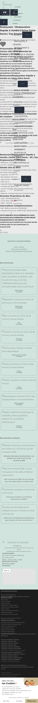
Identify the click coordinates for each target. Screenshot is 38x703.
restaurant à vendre (6, 672)
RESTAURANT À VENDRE (21, 49)
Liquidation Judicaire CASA (8, 645)
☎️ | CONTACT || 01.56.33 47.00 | (18, 202)
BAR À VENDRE (21, 90)
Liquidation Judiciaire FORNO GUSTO (11, 658)
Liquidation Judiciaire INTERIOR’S (10, 659)
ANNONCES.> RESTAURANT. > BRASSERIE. (17, 31)
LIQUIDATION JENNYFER (20, 138)
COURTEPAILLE (21, 163)
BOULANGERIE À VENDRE (22, 59)
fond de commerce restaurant (9, 676)
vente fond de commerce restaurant (10, 674)
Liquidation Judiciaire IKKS (8, 641)
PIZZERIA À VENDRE (24, 54)
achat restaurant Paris (7, 628)
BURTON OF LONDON (19, 154)
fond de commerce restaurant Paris (11, 624)
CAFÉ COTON (20, 143)
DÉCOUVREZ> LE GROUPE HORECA (17, 20)
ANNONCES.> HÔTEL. (17, 67)
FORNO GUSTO (21, 166)
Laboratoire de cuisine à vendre (10, 607)
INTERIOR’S (19, 149)
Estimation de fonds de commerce (10, 618)
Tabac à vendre (5, 603)
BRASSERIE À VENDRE (20, 43)
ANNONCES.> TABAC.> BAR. (17, 80)
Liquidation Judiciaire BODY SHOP (10, 661)
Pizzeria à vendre (6, 601)
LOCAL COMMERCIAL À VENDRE (24, 95)
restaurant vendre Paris (7, 631)
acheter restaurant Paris (8, 629)
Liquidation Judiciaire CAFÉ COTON (11, 648)
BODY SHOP (20, 146)
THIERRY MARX (21, 185)
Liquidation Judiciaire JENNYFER (10, 647)
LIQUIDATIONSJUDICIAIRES (18, 103)
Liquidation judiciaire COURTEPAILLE (11, 652)
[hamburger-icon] (34, 6)
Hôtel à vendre (5, 609)
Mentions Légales (8, 563)
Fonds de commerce (7, 612)
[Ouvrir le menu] (27, 35)
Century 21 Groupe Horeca (8, 595)
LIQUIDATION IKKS (23, 123)
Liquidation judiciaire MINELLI (9, 656)
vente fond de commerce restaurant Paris (13, 622)
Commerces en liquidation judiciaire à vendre (13, 650)
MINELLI (18, 159)
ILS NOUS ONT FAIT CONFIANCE (16, 175)
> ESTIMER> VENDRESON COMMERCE (18, 10)
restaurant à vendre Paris (8, 620)
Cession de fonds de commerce (10, 610)
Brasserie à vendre (6, 598)
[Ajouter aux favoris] (3, 45)
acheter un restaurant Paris (9, 626)
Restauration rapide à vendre (9, 605)
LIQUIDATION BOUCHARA (20, 118)
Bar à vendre (4, 599)
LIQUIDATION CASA (23, 133)
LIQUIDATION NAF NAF (22, 128)
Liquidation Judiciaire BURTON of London (13, 654)
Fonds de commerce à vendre (9, 614)
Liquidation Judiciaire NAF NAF (10, 643)
